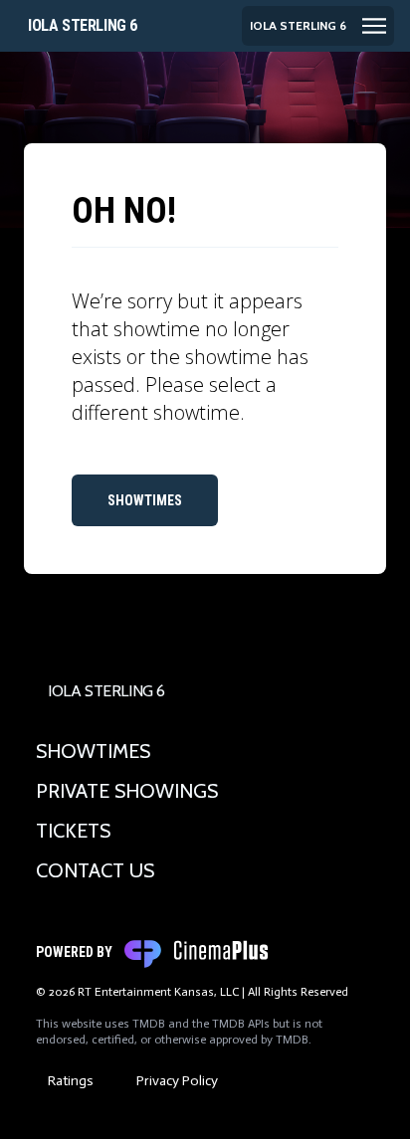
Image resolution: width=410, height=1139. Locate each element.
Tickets (73, 831)
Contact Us (95, 870)
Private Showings (127, 791)
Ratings (71, 1080)
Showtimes (144, 500)
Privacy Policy (177, 1080)
